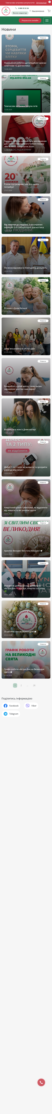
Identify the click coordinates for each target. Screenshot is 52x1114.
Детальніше (41, 3)
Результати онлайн (30, 20)
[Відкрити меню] (46, 20)
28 (34, 685)
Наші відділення (38, 11)
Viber (33, 705)
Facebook (13, 705)
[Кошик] (48, 11)
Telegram (13, 713)
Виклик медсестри (20, 13)
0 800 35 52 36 (23, 8)
